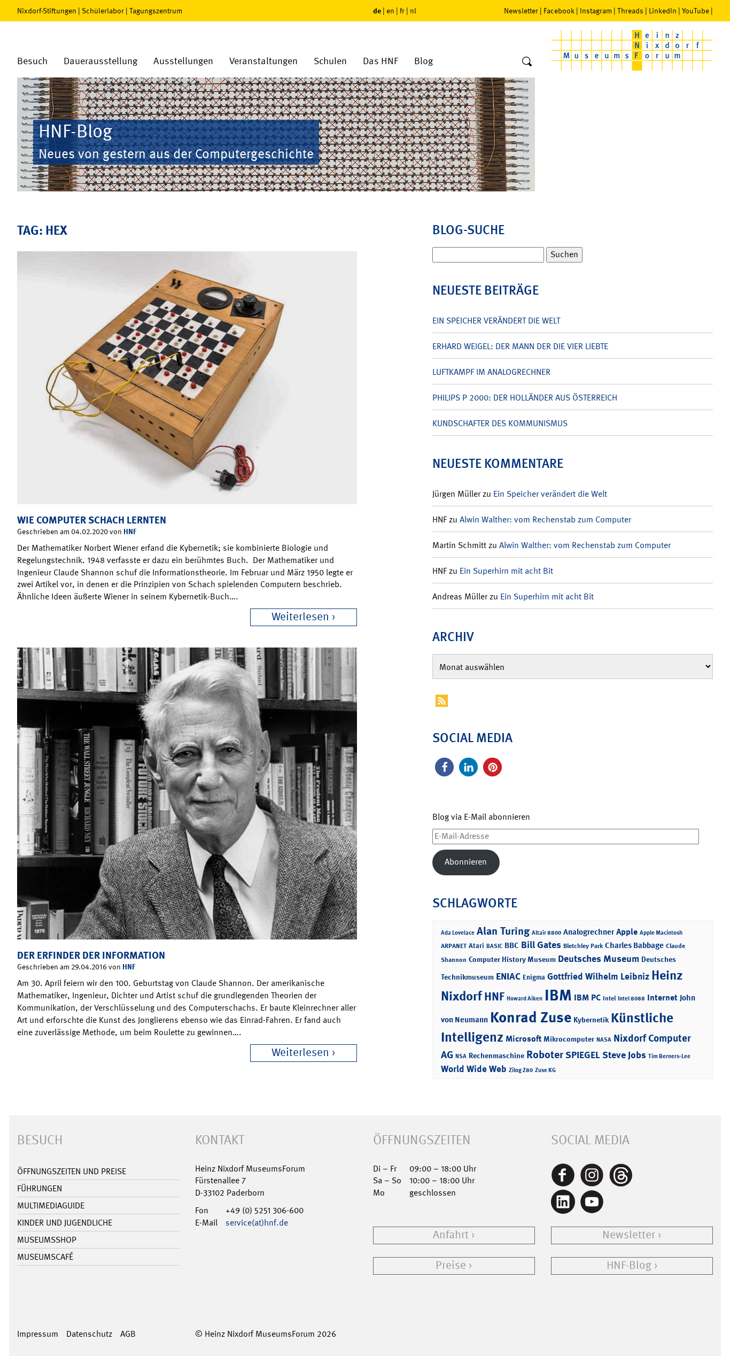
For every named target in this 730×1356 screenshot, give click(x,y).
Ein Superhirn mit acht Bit (506, 570)
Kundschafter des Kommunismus (500, 423)
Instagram (596, 11)
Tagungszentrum (155, 11)
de (377, 10)
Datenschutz (89, 1333)
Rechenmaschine (496, 1055)
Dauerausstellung (100, 61)
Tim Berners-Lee (669, 1056)
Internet (662, 997)
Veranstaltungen (263, 61)
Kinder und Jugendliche (64, 1222)
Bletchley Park (583, 946)
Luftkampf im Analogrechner (491, 371)
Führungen (39, 1188)
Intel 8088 (631, 999)
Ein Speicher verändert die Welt (496, 320)
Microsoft (523, 1038)
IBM (558, 995)
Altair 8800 (546, 933)
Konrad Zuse (530, 1017)
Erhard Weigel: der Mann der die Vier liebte (520, 346)
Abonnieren (466, 861)
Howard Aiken (524, 999)
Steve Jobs (624, 1055)
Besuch (32, 61)
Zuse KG (545, 1070)
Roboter (544, 1054)
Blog (423, 61)
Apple (627, 931)
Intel (609, 998)
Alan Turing (503, 931)
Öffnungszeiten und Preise (71, 1171)
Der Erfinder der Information (91, 955)
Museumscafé (45, 1256)
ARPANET (454, 946)
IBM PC (587, 997)
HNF (129, 531)
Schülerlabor (103, 11)
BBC (511, 945)
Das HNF (380, 61)
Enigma (534, 977)
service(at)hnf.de (257, 1222)
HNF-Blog (629, 1265)
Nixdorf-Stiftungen (46, 11)
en (390, 11)
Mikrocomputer (568, 1039)
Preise (451, 1265)
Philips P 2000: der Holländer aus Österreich (524, 397)
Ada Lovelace (458, 933)
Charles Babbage (634, 945)
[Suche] (527, 62)
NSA (461, 1056)
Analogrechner (588, 932)
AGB (128, 1333)
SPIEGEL (582, 1055)
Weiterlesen (300, 617)
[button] (444, 767)
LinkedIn (663, 11)
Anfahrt (451, 1235)
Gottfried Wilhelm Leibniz (598, 976)
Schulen (330, 61)
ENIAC (508, 976)
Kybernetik (591, 1019)
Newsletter (521, 11)
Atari (476, 945)
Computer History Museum (512, 959)
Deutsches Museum (598, 958)
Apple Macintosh (661, 933)
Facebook (558, 11)
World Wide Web (474, 1069)
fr (402, 11)
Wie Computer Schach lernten (91, 520)
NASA (603, 1040)
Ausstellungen (183, 61)
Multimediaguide (50, 1205)
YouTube (695, 11)
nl (413, 11)
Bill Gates (541, 944)
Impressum (37, 1333)
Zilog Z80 (521, 1070)
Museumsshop (46, 1239)
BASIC (494, 946)
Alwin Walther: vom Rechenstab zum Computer (545, 519)
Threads (630, 11)
